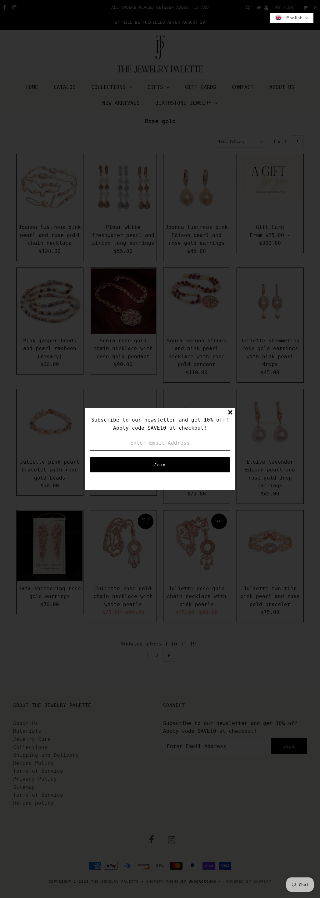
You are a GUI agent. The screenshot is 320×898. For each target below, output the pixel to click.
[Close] (230, 413)
